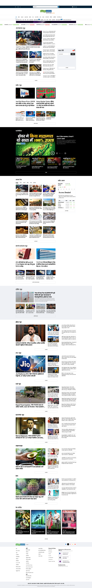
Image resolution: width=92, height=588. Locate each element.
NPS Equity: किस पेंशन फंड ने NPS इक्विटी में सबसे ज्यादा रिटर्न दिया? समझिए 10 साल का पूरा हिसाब (35, 208)
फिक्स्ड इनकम (18, 566)
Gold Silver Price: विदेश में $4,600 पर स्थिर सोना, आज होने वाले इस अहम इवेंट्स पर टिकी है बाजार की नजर (35, 236)
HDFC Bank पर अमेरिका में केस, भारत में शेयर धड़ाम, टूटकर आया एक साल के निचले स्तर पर (20, 278)
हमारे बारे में (29, 583)
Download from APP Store (64, 557)
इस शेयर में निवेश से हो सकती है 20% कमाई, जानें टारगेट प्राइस (37, 167)
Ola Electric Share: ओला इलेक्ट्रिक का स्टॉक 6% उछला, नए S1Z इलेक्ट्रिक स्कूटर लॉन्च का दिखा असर (49, 76)
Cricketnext (51, 557)
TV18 (50, 553)
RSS (73, 544)
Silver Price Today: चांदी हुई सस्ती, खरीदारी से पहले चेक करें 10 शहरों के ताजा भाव (49, 222)
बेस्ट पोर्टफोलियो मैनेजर (42, 550)
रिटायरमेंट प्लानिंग (28, 575)
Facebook (66, 544)
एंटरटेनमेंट (53, 19)
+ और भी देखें (66, 210)
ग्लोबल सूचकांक (58, 19)
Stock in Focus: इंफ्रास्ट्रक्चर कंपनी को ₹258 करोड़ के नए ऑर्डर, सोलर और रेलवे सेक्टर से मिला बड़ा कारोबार (49, 32)
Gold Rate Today (29, 565)
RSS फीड (62, 583)
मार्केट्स (17, 558)
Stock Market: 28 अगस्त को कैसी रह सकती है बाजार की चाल (52, 167)
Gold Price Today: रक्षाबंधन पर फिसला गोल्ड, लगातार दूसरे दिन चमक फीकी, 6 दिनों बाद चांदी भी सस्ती (21, 236)
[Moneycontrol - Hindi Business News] (46, 11)
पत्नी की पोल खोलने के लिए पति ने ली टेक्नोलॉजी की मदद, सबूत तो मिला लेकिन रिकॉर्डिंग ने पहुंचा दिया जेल (20, 311)
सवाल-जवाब (40, 556)
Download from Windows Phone (64, 561)
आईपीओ (27, 561)
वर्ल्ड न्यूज (18, 384)
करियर (56, 583)
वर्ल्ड (23, 19)
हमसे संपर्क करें (34, 583)
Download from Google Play (64, 553)
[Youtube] (75, 544)
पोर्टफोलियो (17, 556)
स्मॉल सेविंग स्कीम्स (41, 552)
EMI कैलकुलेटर (28, 577)
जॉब (44, 19)
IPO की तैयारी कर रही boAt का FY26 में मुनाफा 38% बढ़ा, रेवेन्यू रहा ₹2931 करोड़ (25, 264)
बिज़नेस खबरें (28, 549)
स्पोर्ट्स (50, 19)
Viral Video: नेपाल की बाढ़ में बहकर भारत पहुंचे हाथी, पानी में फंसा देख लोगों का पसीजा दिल (40, 311)
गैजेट (25, 19)
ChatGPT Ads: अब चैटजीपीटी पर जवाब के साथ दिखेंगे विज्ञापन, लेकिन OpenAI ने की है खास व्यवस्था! (50, 278)
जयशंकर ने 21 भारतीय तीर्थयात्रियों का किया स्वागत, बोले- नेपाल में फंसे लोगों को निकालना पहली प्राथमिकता (49, 47)
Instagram (70, 544)
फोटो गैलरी (47, 17)
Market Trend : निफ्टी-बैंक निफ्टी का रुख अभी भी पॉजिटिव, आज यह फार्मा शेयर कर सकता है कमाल (30, 119)
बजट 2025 (18, 550)
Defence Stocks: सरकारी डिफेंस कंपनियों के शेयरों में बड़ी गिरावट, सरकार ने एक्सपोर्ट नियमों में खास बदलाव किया (22, 61)
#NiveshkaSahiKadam (67, 19)
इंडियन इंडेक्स (36, 19)
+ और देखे (36, 80)
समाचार (22, 17)
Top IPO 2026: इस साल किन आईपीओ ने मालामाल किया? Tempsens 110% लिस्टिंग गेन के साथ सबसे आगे (49, 43)
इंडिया (30, 17)
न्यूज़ (16, 552)
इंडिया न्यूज (19, 322)
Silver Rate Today (29, 566)
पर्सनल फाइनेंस (18, 568)
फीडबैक (38, 583)
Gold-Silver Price (19, 19)
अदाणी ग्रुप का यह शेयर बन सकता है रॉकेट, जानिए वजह (68, 167)
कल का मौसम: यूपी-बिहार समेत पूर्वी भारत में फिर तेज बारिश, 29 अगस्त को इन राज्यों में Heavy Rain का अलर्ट (49, 58)
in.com (50, 555)
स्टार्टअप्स (27, 563)
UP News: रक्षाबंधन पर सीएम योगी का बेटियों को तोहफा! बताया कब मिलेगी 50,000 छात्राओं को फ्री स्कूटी (49, 39)
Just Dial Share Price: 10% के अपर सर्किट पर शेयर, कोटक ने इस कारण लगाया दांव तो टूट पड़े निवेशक (25, 103)
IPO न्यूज (18, 353)
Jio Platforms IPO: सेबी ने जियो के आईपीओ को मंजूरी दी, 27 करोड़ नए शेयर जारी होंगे (35, 61)
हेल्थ (40, 17)
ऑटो (27, 19)
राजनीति (17, 554)
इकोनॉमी (27, 555)
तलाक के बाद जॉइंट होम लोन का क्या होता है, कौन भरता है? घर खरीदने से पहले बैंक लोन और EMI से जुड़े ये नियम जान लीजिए (35, 195)
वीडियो (51, 17)
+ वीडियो (46, 172)
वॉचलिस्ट (17, 560)
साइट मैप (58, 583)
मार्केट (19, 17)
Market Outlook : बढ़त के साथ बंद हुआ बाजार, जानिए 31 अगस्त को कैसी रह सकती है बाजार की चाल (49, 50)
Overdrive (50, 559)
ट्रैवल (43, 17)
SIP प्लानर (27, 579)
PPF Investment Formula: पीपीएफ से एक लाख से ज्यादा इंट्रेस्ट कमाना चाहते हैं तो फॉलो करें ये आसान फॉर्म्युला (35, 222)
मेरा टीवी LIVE (59, 17)
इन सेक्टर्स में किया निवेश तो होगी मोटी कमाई (50, 118)
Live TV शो (18, 562)
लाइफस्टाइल (31, 19)
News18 (50, 549)
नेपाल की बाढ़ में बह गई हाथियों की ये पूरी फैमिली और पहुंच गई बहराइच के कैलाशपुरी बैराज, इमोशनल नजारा (45, 295)
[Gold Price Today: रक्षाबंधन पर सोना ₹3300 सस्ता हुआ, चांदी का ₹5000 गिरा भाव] (29, 38)
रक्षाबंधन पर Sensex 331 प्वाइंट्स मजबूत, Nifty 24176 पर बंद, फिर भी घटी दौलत (49, 54)
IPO (33, 17)
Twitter (68, 544)
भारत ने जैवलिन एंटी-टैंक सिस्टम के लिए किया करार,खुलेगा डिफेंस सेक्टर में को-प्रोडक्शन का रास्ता (49, 36)
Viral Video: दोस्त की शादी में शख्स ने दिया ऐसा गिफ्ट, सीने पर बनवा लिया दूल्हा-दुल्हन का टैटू (51, 311)
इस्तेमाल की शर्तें (51, 583)
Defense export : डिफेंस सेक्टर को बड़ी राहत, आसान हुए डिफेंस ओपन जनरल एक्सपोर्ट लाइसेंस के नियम (49, 69)
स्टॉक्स (27, 553)
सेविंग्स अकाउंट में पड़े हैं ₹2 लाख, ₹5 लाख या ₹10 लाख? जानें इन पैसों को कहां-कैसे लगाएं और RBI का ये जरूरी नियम (48, 236)
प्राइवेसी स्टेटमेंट (46, 583)
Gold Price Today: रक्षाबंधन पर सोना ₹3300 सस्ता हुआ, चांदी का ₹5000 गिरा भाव (28, 48)
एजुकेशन (42, 19)
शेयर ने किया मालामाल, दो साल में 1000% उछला (21, 167)
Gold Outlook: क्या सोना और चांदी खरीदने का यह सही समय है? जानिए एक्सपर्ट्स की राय (21, 222)
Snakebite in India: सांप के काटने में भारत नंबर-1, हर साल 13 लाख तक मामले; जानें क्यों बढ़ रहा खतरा (30, 311)
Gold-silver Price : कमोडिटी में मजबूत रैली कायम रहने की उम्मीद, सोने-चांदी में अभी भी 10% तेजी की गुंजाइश (35, 74)
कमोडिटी (54, 17)
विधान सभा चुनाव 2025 (29, 572)
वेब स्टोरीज (36, 17)
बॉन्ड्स (39, 554)
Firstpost (50, 551)
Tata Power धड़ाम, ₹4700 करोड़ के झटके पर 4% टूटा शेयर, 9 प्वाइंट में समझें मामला (30, 277)
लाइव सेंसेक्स (40, 548)
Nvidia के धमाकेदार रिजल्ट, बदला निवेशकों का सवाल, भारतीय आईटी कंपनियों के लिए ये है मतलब (40, 278)
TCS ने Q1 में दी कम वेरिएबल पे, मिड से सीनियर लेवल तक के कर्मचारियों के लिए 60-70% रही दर (45, 264)
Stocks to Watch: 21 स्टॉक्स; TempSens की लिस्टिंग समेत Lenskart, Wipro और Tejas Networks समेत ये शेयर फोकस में (20, 119)
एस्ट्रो (47, 19)
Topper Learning (52, 561)
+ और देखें (66, 67)
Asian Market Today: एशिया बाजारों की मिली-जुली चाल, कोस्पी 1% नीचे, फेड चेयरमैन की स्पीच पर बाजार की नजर (45, 104)
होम (16, 17)
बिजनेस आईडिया (28, 568)
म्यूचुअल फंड (18, 570)
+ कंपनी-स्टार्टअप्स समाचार (35, 282)
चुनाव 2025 (28, 570)
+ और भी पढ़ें (35, 241)
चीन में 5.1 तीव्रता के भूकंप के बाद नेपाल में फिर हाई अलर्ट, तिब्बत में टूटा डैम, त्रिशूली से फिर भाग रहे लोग (49, 61)
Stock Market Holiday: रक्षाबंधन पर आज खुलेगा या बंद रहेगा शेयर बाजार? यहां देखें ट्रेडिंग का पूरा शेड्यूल (40, 119)
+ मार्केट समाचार (35, 123)
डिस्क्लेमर (41, 583)
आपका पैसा (26, 17)
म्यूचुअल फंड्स (28, 557)
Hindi (18, 6)
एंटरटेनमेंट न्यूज (20, 415)
